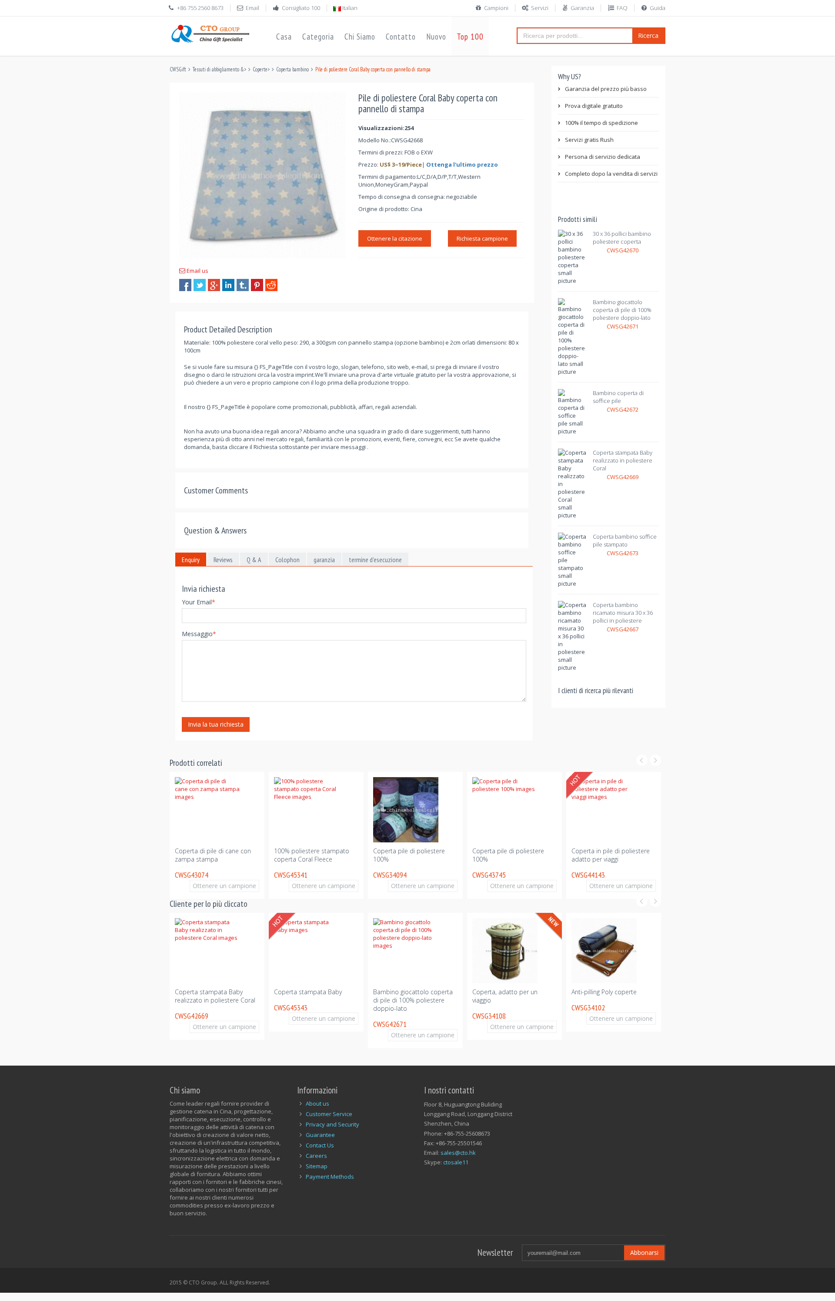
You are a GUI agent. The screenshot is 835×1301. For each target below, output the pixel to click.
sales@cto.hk (458, 1153)
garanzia (324, 559)
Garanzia (582, 8)
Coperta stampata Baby (308, 992)
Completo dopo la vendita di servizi (611, 174)
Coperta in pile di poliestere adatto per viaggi (610, 855)
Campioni (496, 8)
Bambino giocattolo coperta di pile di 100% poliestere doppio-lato (622, 310)
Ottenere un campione (224, 886)
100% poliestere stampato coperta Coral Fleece (311, 855)
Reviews (223, 559)
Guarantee (320, 1135)
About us (317, 1103)
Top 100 (470, 36)
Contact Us (320, 1145)
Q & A (254, 559)
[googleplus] (214, 285)
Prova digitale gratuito (594, 106)
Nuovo (436, 36)
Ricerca (648, 35)
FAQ (622, 8)
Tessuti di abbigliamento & (218, 69)
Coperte (260, 69)
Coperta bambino (292, 69)
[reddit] (271, 285)
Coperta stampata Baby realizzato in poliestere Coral (622, 460)
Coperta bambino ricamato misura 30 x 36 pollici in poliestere (623, 612)
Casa (284, 36)
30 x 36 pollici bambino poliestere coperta (622, 237)
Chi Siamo (359, 36)
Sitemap (316, 1166)
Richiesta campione (482, 238)
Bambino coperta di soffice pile (618, 397)
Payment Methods (330, 1176)
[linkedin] (228, 285)
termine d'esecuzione (375, 559)
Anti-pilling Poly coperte (604, 992)
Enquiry (191, 559)
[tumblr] (243, 285)
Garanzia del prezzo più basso (606, 89)
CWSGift (178, 69)
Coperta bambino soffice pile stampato (625, 540)
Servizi (539, 8)
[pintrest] (257, 285)
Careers (316, 1156)
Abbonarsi (644, 1252)
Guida (657, 8)
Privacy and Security (332, 1124)
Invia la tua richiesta (216, 724)
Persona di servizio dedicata (602, 157)
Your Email (198, 602)
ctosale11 (455, 1162)
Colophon (287, 559)
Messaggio (199, 634)
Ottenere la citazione (394, 238)
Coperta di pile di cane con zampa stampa (213, 855)
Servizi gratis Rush (589, 140)
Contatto (401, 36)
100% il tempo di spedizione (601, 123)
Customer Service (329, 1114)
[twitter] (200, 285)
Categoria (318, 36)
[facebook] (185, 285)
